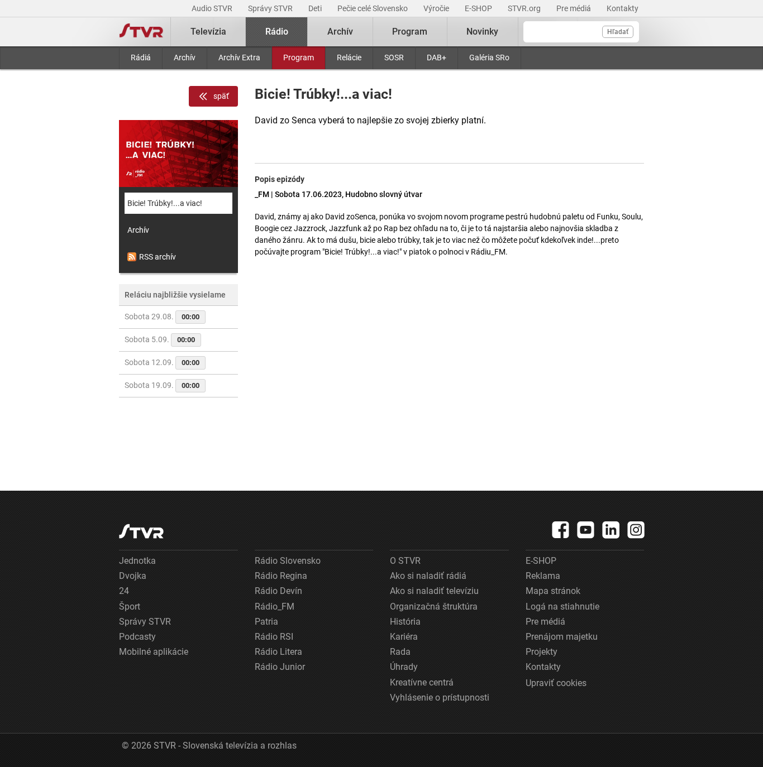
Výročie (437, 8)
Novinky (482, 31)
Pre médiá (574, 8)
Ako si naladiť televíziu (434, 591)
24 (124, 591)
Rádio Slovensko (288, 560)
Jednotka (137, 560)
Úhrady (404, 666)
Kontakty (622, 8)
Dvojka (132, 576)
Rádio (276, 31)
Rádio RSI (274, 636)
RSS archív (157, 256)
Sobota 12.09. (162, 362)
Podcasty (137, 636)
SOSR (394, 57)
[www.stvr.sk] (141, 531)
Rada (400, 651)
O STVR (405, 560)
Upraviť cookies (556, 683)
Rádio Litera (278, 651)
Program (298, 57)
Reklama (543, 576)
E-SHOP (479, 8)
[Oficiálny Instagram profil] (636, 530)
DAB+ (436, 57)
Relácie (349, 57)
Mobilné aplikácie (153, 651)
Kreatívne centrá (422, 682)
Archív (184, 57)
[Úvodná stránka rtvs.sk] (141, 32)
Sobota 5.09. (160, 339)
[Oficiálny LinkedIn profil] (611, 530)
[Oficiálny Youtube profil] (586, 530)
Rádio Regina (281, 576)
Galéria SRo (489, 57)
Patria (266, 621)
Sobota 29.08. (162, 316)
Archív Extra (239, 57)
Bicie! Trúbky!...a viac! (164, 203)
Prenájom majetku (562, 636)
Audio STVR (213, 8)
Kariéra (404, 636)
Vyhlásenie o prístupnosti (439, 697)
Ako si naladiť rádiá (428, 576)
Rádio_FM (274, 606)
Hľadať (617, 32)
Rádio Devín (278, 591)
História (405, 621)
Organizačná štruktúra (434, 606)
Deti (315, 8)
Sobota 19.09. (162, 385)
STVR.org (525, 8)
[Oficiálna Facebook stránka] (561, 530)
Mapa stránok (553, 591)
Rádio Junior (280, 666)
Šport (129, 606)
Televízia (208, 31)
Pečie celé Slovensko (373, 8)
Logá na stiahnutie (562, 606)
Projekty (541, 651)
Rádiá (141, 57)
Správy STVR (271, 8)
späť (221, 96)
